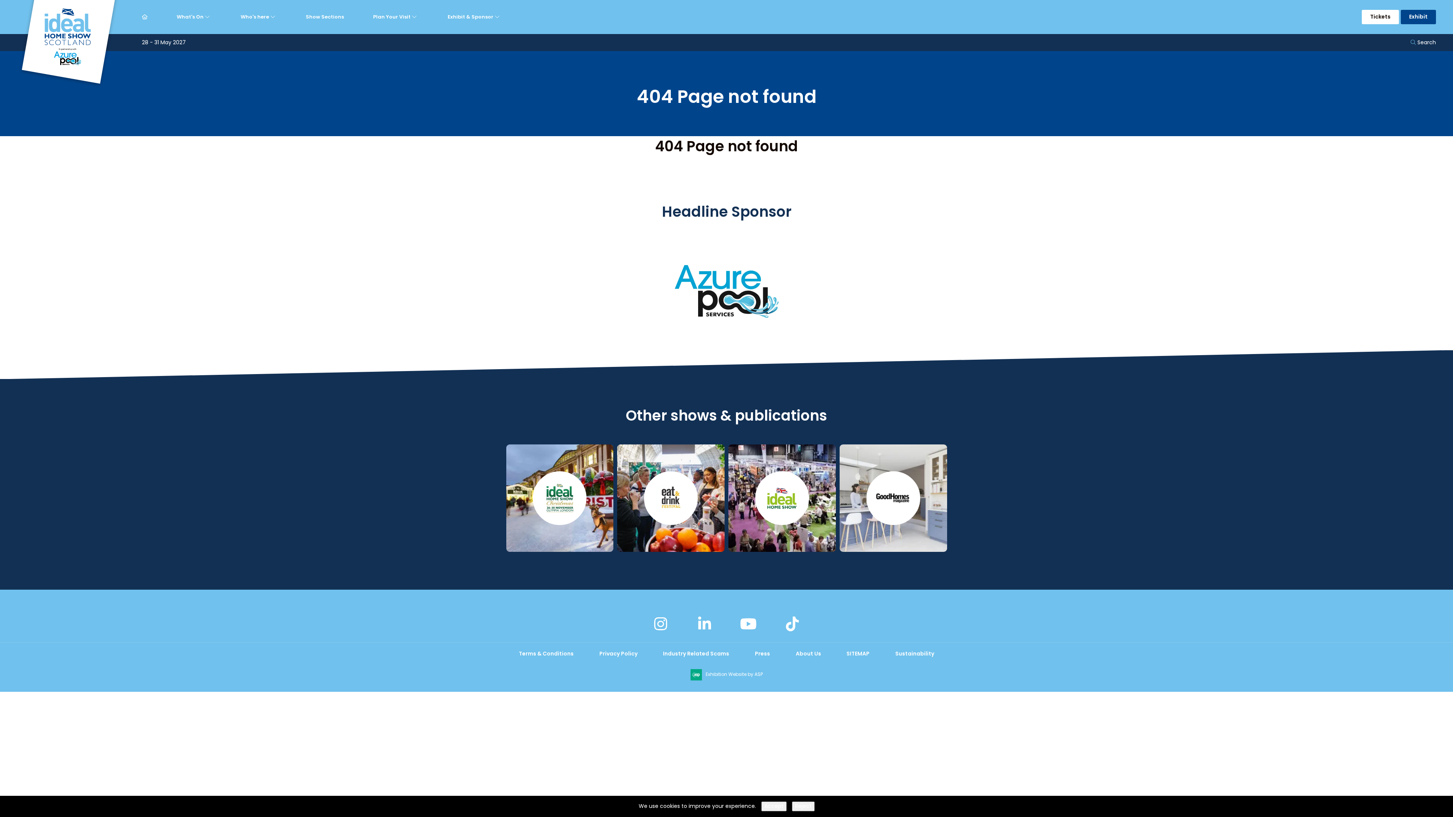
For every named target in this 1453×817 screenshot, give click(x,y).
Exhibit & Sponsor (471, 16)
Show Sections (325, 16)
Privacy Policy (618, 653)
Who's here (255, 16)
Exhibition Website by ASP (734, 674)
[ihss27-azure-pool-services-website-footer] (726, 346)
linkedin (704, 624)
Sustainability (914, 653)
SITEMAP (858, 653)
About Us (808, 653)
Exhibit (1418, 16)
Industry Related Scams (696, 653)
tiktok (792, 624)
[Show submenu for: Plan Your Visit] (415, 17)
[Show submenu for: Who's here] (273, 17)
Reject (803, 806)
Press (762, 653)
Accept (774, 806)
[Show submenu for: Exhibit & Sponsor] (498, 17)
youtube (748, 624)
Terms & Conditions (546, 653)
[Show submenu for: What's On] (208, 17)
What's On (191, 16)
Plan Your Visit (392, 16)
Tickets (1380, 16)
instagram (660, 624)
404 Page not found (726, 146)
